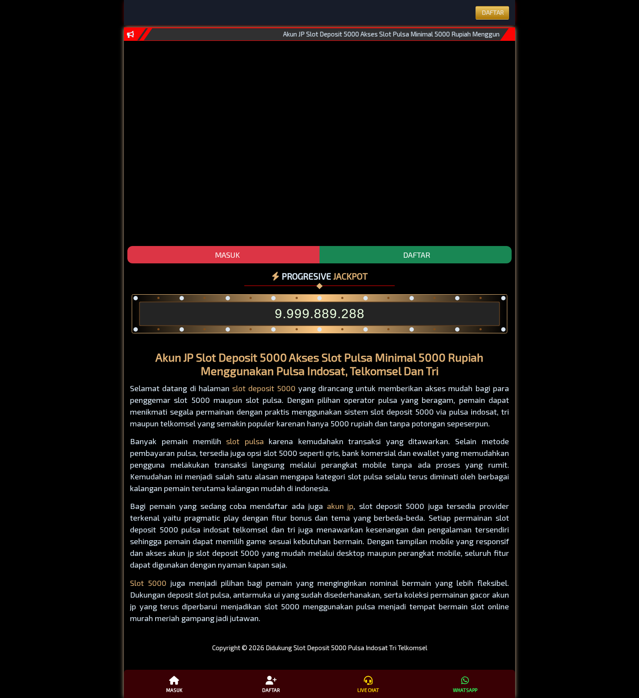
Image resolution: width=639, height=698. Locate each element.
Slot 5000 (148, 583)
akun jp (340, 506)
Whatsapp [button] (465, 690)
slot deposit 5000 (264, 388)
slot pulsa (245, 441)
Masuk (174, 690)
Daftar (271, 690)
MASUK (226, 254)
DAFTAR (415, 254)
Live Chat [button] (368, 690)
